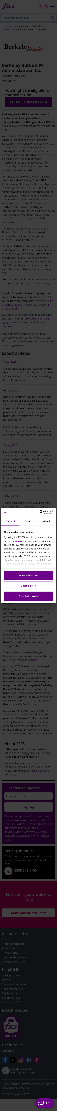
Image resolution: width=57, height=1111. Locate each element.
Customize (27, 585)
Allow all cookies (28, 575)
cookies (20, 541)
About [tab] (46, 521)
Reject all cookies (28, 596)
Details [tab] (28, 521)
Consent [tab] (10, 521)
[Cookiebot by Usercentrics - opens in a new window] (40, 512)
